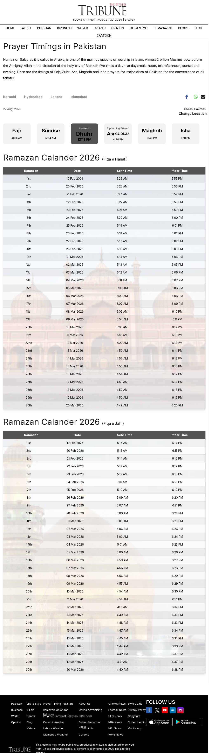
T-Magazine (163, 28)
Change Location (193, 114)
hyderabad (33, 97)
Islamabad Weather (55, 734)
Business (64, 28)
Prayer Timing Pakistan (58, 703)
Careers (84, 734)
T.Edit (30, 709)
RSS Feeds (85, 716)
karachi (9, 97)
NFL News (114, 728)
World (82, 28)
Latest (25, 28)
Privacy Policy (137, 709)
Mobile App (135, 728)
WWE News (115, 734)
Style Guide (135, 703)
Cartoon (104, 35)
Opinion (117, 28)
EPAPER (130, 19)
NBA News (115, 722)
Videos (31, 728)
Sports (100, 28)
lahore (56, 97)
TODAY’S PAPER (84, 19)
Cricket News (117, 703)
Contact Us (86, 728)
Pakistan (44, 28)
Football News (117, 709)
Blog (29, 722)
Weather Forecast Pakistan (60, 716)
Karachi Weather (54, 722)
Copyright (134, 716)
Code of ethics (137, 722)
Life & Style (139, 28)
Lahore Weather (53, 728)
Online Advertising (90, 709)
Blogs (183, 28)
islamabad (78, 97)
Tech (198, 28)
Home (10, 28)
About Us (84, 703)
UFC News (115, 716)
